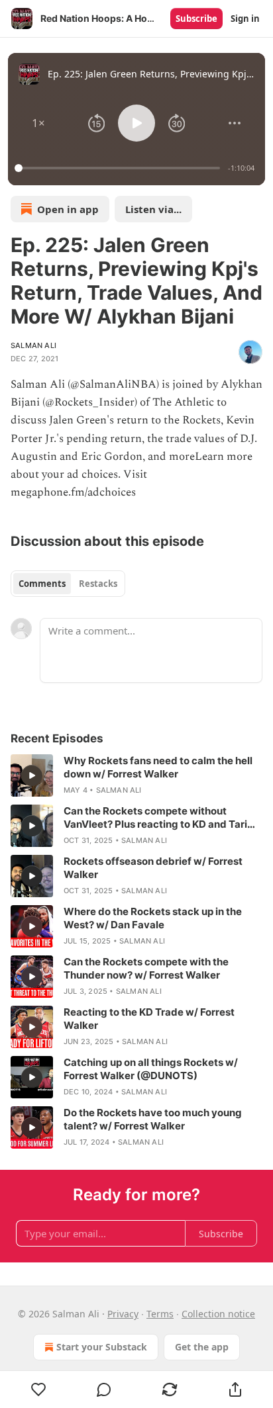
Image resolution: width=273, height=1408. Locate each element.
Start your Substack (101, 1347)
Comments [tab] (42, 584)
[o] (31, 775)
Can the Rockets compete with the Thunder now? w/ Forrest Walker (146, 968)
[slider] (119, 168)
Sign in (245, 18)
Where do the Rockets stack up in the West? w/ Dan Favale (153, 918)
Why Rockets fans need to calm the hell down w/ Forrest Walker (158, 767)
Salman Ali (33, 345)
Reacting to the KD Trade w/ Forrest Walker (149, 1019)
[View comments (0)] (104, 1389)
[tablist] (68, 583)
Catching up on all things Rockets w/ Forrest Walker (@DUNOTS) (151, 1069)
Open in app (68, 209)
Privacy (122, 1313)
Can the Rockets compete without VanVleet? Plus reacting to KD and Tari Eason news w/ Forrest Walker (155, 818)
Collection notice (218, 1313)
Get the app (202, 1347)
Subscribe (196, 18)
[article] (136, 775)
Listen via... (153, 209)
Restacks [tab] (98, 584)
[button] (38, 123)
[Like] (38, 1389)
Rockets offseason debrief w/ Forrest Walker (153, 868)
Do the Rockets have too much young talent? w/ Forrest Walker (153, 1119)
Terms (160, 1313)
